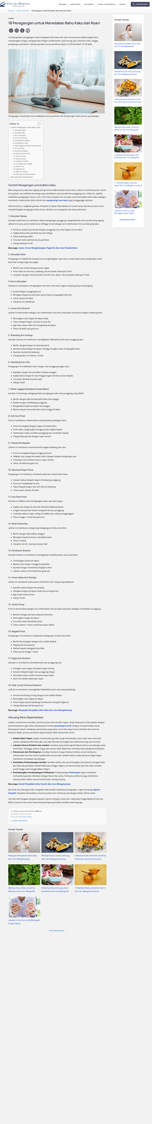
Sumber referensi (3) (19, 821)
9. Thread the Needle (20, 151)
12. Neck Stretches (19, 159)
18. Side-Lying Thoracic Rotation (24, 174)
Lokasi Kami (75, 4)
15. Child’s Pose (18, 166)
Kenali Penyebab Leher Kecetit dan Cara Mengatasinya (44, 784)
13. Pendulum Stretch (20, 161)
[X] (22, 30)
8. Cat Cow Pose (18, 148)
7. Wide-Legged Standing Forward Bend (27, 146)
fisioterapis (74, 772)
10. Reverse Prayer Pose (21, 153)
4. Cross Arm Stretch (20, 138)
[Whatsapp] (11, 30)
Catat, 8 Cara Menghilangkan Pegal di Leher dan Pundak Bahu (48, 248)
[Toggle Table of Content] (38, 124)
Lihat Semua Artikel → (57, 930)
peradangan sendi (62, 725)
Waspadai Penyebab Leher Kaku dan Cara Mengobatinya (45, 710)
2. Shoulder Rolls (19, 133)
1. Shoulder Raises (19, 130)
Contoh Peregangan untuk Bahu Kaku (25, 127)
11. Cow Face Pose (19, 156)
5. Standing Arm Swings (21, 140)
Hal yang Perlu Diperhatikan (22, 177)
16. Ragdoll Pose (19, 169)
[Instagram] (17, 30)
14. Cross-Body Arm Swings (22, 164)
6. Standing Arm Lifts (20, 143)
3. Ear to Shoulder (19, 135)
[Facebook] (28, 30)
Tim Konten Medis (25, 817)
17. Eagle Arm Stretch (20, 172)
